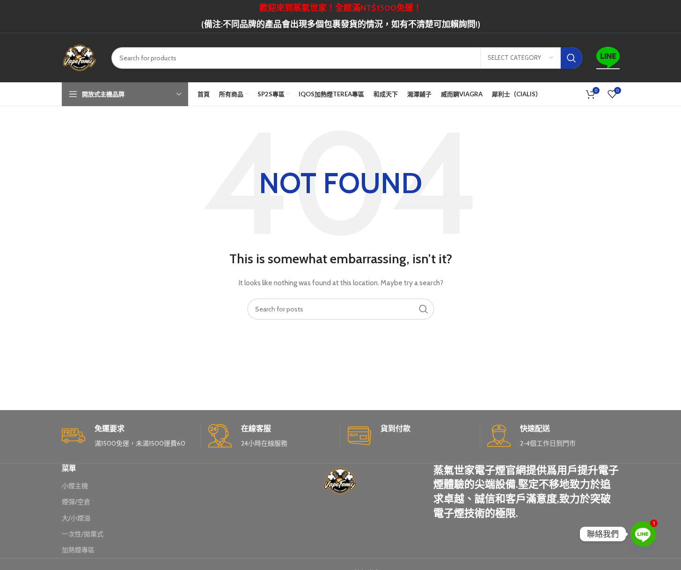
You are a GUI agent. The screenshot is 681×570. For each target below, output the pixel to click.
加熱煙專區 (78, 550)
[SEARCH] (571, 58)
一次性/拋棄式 (82, 534)
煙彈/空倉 (76, 502)
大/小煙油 (76, 518)
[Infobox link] (128, 436)
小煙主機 (75, 486)
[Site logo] (79, 57)
